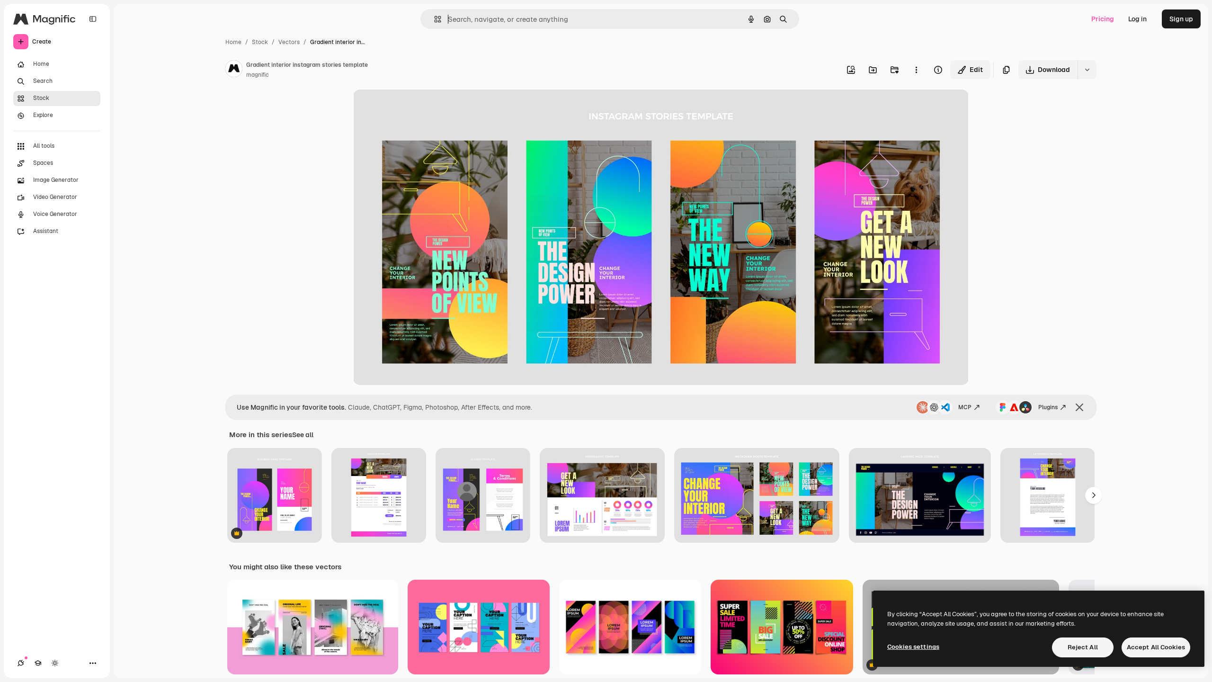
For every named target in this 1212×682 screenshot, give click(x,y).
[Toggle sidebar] (92, 19)
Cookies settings (913, 647)
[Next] (1093, 495)
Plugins (1048, 407)
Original (413, 107)
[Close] (1079, 407)
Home (233, 42)
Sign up (1181, 19)
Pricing (1102, 19)
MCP (964, 407)
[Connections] (20, 663)
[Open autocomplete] (434, 19)
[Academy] (37, 663)
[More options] (916, 69)
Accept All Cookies (1156, 647)
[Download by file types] (1087, 69)
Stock (260, 42)
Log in (1137, 19)
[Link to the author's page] (233, 70)
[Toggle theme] (54, 663)
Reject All (1083, 647)
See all (302, 435)
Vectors (289, 42)
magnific (257, 75)
